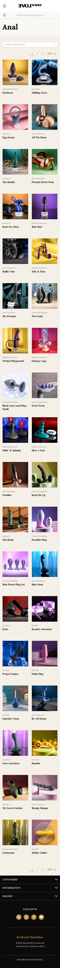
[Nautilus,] (15, 475)
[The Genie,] (44, 296)
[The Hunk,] (15, 519)
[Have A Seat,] (44, 430)
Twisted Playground (13, 361)
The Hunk (8, 539)
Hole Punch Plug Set (13, 584)
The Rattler (8, 182)
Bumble (36, 763)
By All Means (39, 718)
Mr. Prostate (9, 316)
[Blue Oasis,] (44, 564)
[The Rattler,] (15, 162)
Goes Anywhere (11, 763)
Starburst (7, 92)
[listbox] (34, 44)
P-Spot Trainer (10, 674)
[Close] (54, 924)
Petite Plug (37, 674)
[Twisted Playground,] (15, 340)
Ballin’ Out (8, 271)
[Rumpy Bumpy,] (44, 787)
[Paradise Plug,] (44, 519)
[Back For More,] (15, 206)
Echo (5, 629)
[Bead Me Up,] (44, 475)
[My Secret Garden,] (15, 787)
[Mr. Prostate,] (15, 296)
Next (50, 53)
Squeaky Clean (10, 718)
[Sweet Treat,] (44, 385)
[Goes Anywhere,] (15, 743)
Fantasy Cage (39, 361)
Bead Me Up (38, 495)
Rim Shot (37, 227)
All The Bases (39, 137)
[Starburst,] (15, 72)
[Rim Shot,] (44, 206)
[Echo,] (15, 609)
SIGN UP (30, 962)
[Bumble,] (44, 743)
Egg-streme (8, 137)
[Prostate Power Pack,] (44, 162)
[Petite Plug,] (44, 653)
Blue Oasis (37, 584)
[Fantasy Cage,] (44, 340)
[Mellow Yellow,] (44, 832)
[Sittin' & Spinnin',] (15, 430)
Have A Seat (38, 450)
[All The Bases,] (44, 117)
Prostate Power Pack (43, 182)
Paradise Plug (39, 539)
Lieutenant (8, 852)
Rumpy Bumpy (40, 808)
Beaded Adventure (42, 629)
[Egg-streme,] (15, 117)
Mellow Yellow (39, 852)
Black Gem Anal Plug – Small (15, 407)
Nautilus (7, 495)
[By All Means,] (44, 698)
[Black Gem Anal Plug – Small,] (15, 385)
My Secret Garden (12, 808)
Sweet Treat (38, 405)
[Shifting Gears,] (44, 72)
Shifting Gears (39, 92)
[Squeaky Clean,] (15, 698)
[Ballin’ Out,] (15, 251)
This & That (38, 271)
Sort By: (8, 44)
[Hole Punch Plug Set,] (15, 564)
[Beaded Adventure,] (44, 609)
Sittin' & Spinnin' (11, 450)
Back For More (10, 227)
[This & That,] (44, 251)
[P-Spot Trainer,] (15, 653)
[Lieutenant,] (15, 832)
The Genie (37, 316)
